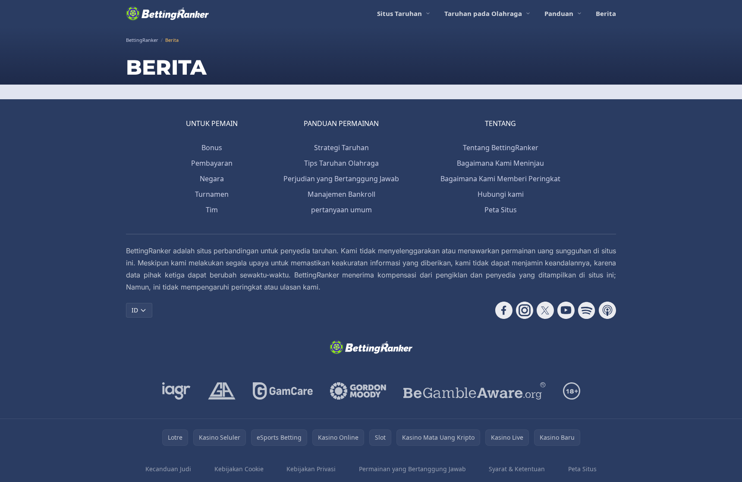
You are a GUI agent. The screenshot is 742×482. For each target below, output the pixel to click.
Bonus (211, 147)
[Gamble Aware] (474, 391)
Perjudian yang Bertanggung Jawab (341, 178)
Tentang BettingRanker (500, 147)
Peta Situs (500, 209)
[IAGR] (176, 391)
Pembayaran (212, 163)
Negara (212, 178)
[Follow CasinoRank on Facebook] (503, 310)
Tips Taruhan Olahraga (341, 163)
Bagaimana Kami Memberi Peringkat (500, 178)
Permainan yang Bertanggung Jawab (412, 469)
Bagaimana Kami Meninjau (500, 163)
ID (135, 310)
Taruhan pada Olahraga (483, 13)
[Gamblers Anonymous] (222, 391)
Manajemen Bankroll (341, 194)
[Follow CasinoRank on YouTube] (566, 310)
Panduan (558, 13)
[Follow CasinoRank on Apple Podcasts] (607, 310)
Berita (606, 13)
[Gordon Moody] (358, 391)
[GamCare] (283, 391)
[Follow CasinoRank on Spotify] (586, 310)
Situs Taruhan (399, 13)
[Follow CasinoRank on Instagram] (524, 310)
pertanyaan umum (341, 209)
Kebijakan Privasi (311, 469)
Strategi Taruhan (341, 147)
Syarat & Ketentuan (517, 469)
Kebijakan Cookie (239, 469)
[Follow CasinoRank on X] (545, 310)
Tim (212, 209)
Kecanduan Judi (168, 469)
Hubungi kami (501, 194)
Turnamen (212, 194)
